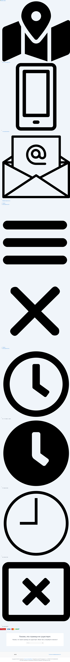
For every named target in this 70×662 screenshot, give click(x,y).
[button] (35, 276)
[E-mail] (15, 654)
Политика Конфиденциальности (55, 654)
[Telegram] (14, 654)
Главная (3, 203)
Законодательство (5, 204)
